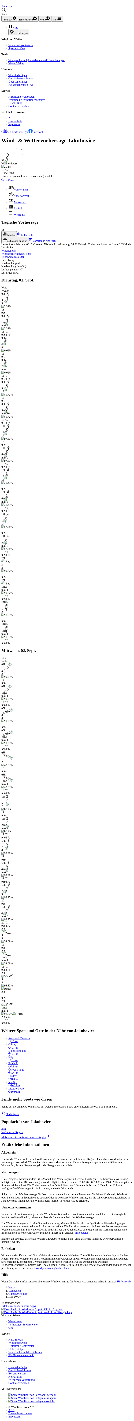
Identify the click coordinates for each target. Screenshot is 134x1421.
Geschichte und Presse (20, 78)
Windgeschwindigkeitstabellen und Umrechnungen (36, 60)
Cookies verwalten (18, 106)
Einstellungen (21, 33)
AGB (11, 118)
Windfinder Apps (17, 75)
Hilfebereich (81, 1232)
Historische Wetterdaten (21, 96)
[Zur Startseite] (1, 2)
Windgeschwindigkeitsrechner (52, 1268)
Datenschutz (15, 121)
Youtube (50, 1401)
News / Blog (15, 102)
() (16, 253)
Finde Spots (12, 1114)
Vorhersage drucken (17, 241)
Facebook (38, 132)
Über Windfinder (17, 81)
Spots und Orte (16, 48)
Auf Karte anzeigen (17, 132)
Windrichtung (8, 250)
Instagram (51, 1398)
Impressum (14, 124)
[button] (67, 12)
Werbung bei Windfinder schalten (26, 99)
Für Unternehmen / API (21, 84)
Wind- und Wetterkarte (20, 45)
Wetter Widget (16, 63)
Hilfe (15, 27)
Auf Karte (8, 180)
